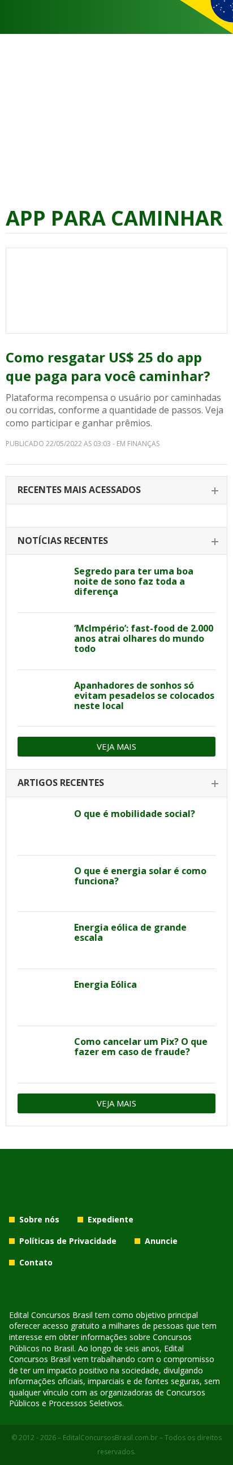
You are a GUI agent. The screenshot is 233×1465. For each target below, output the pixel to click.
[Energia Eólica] (42, 997)
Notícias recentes (63, 540)
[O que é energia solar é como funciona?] (42, 884)
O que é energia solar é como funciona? (140, 876)
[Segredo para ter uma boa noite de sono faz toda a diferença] (42, 584)
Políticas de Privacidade (67, 1240)
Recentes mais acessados (79, 489)
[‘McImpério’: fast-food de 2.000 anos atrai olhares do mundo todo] (42, 641)
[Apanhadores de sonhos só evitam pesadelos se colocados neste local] (42, 698)
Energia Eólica (105, 984)
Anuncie (161, 1240)
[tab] (116, 490)
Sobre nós (39, 1219)
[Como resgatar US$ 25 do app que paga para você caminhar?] (116, 291)
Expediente (110, 1219)
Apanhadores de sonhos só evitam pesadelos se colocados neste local (144, 695)
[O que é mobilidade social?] (42, 827)
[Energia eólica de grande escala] (42, 940)
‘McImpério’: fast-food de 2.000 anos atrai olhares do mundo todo (143, 638)
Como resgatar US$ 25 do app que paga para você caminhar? (108, 367)
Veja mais (116, 746)
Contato (36, 1262)
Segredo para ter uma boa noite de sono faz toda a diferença (133, 581)
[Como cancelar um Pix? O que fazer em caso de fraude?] (42, 1054)
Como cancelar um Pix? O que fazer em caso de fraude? (141, 1046)
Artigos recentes (61, 782)
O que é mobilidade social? (134, 813)
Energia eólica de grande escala (130, 932)
